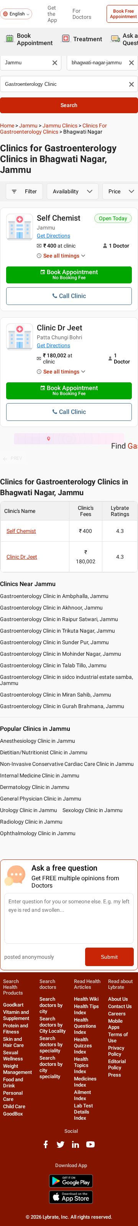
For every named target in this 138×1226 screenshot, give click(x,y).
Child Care (14, 1106)
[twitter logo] (60, 1147)
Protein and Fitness (15, 1029)
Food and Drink (13, 1083)
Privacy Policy (116, 1051)
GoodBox (13, 1114)
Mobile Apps (115, 1024)
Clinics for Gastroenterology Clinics (53, 128)
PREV (16, 458)
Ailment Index (82, 1095)
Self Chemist (58, 218)
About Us (118, 999)
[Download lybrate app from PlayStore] (71, 1186)
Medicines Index (85, 1082)
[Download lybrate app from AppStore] (71, 1202)
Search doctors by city (50, 1005)
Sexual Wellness (13, 1056)
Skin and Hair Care (13, 1042)
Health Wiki (86, 999)
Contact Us (120, 1006)
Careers (117, 1014)
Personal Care (13, 1096)
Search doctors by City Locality (52, 1025)
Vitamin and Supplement (16, 1015)
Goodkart (13, 1005)
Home (7, 125)
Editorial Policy (117, 1064)
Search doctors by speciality (50, 1044)
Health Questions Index (85, 1026)
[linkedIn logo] (75, 1147)
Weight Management (17, 1069)
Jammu (28, 125)
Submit (109, 957)
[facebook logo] (45, 1147)
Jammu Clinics (60, 125)
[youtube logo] (90, 1147)
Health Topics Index (81, 1065)
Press (114, 1075)
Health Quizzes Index (83, 1046)
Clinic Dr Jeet (59, 327)
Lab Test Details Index (83, 1112)
